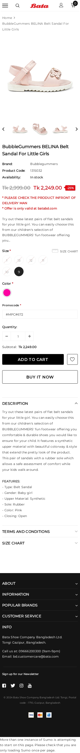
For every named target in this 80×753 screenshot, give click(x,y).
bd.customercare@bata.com (36, 656)
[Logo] (39, 5)
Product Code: (13, 171)
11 (43, 260)
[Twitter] (12, 686)
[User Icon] (61, 5)
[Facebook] (4, 686)
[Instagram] (21, 686)
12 (31, 260)
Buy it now (40, 377)
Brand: (7, 164)
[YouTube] (30, 686)
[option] (40, 76)
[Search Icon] (18, 6)
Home (7, 18)
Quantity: (9, 327)
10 (7, 272)
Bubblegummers (44, 164)
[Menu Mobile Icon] (5, 6)
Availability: (11, 177)
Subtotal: (9, 347)
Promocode (11, 305)
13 (19, 260)
